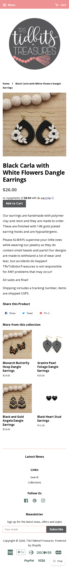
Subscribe (56, 529)
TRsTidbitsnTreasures (40, 540)
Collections (34, 482)
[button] (34, 198)
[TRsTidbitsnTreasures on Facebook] (26, 501)
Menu (11, 5)
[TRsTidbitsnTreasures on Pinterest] (35, 501)
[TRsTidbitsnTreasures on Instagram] (43, 501)
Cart (63, 5)
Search (34, 477)
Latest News (34, 457)
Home (6, 83)
